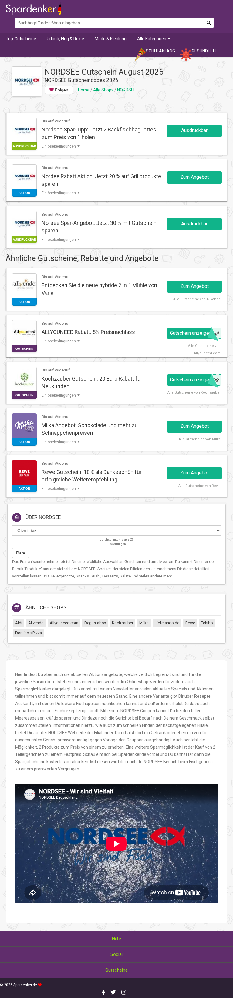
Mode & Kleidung (111, 38)
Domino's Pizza (28, 632)
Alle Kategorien (152, 38)
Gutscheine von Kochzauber (197, 392)
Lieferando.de (167, 622)
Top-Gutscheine (21, 38)
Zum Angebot (194, 177)
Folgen (61, 90)
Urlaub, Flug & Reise (65, 38)
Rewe (190, 622)
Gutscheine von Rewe (203, 486)
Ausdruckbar (194, 130)
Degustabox (95, 622)
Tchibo (207, 622)
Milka (144, 622)
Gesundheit (204, 50)
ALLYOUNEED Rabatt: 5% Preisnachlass (88, 332)
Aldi (18, 622)
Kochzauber (122, 622)
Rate (20, 553)
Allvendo (36, 622)
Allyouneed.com (64, 622)
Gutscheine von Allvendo (200, 299)
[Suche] (209, 23)
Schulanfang (160, 50)
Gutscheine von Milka (203, 439)
